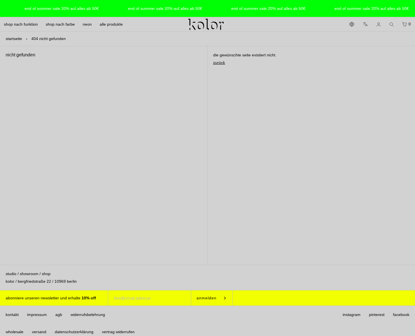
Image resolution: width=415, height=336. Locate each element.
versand (39, 332)
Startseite (14, 38)
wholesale (14, 332)
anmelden (206, 298)
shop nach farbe (60, 24)
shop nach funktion (21, 24)
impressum (37, 314)
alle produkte (111, 24)
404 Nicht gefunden (48, 38)
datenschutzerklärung (74, 332)
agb (58, 314)
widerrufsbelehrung (88, 314)
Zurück (219, 62)
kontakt (12, 314)
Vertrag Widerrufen (118, 332)
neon (87, 24)
